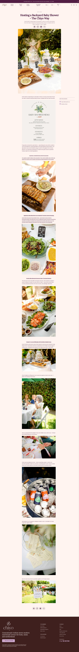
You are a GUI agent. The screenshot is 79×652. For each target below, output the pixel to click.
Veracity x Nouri (64, 104)
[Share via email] (44, 26)
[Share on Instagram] (37, 26)
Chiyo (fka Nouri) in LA (65, 101)
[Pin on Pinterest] (34, 26)
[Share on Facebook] (41, 26)
